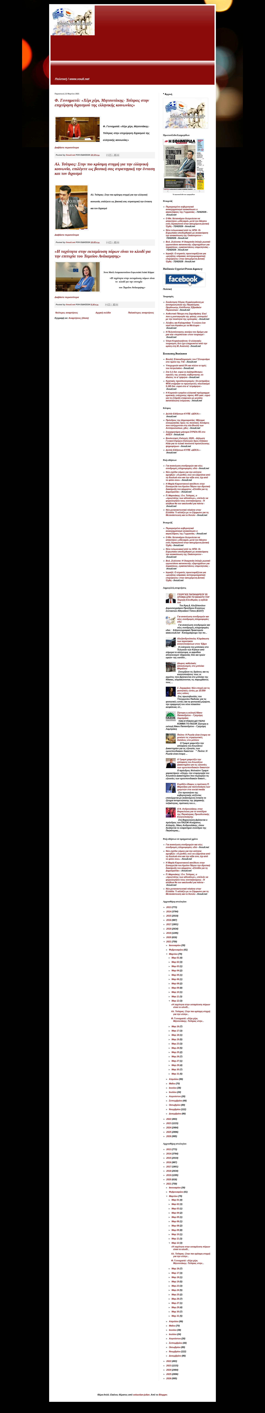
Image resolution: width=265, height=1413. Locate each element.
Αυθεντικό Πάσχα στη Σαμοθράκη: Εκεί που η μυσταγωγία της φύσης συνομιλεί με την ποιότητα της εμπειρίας (186, 316)
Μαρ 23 (176, 1044)
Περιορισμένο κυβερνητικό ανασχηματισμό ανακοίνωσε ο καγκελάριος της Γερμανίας (182, 209)
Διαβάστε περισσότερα (67, 147)
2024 (169, 1127)
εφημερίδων (191, 194)
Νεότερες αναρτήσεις (66, 313)
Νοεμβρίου (175, 1109)
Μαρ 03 (176, 966)
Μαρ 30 (176, 1069)
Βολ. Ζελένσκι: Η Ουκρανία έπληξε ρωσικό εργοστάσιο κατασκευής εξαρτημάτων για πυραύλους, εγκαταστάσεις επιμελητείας (188, 244)
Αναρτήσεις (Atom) (79, 318)
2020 (169, 937)
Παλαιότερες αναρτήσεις (141, 313)
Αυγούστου (175, 1096)
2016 (169, 920)
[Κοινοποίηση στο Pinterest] (118, 155)
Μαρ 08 (176, 983)
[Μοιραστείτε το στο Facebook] (115, 155)
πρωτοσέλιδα (179, 194)
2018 (169, 929)
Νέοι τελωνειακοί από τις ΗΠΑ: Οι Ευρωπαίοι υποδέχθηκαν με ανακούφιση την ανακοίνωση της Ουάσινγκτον (187, 233)
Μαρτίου (173, 954)
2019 (169, 933)
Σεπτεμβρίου (176, 1101)
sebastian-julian (141, 1395)
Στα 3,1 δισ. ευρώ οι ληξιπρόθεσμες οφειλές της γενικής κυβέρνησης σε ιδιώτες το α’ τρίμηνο (184, 374)
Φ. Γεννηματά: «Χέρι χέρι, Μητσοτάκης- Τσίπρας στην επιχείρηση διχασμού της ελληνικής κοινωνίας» (102, 102)
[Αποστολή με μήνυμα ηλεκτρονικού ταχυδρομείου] (107, 155)
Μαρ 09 (176, 988)
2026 (169, 1136)
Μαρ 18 (176, 1035)
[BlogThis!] (110, 155)
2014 (169, 911)
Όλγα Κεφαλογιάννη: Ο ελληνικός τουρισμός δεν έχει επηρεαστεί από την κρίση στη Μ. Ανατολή (186, 343)
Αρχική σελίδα (103, 313)
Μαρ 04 (176, 970)
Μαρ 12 (176, 1001)
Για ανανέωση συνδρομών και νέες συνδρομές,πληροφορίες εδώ (193, 619)
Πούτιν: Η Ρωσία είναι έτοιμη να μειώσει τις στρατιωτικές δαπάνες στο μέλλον (193, 737)
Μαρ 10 (176, 992)
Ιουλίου (173, 1092)
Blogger (163, 1395)
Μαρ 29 (176, 1065)
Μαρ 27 (176, 1061)
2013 (169, 907)
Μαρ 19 (176, 1039)
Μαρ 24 (176, 1048)
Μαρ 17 (176, 1031)
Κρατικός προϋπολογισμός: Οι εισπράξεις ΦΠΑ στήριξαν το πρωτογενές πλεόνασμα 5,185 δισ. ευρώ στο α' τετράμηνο (188, 383)
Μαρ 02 (176, 962)
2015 (169, 916)
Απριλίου (174, 1079)
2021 (169, 941)
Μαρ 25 (176, 1052)
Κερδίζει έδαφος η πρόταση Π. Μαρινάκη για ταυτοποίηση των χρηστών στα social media (193, 787)
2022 (169, 1119)
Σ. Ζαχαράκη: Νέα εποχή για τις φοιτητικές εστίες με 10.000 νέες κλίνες (193, 690)
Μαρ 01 (176, 958)
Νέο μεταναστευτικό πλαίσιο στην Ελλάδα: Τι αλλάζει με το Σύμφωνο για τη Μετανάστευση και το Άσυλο (187, 512)
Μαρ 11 (176, 996)
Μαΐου (172, 1083)
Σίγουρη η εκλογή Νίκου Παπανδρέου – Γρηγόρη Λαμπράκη (190, 715)
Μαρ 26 (176, 1056)
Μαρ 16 (176, 1026)
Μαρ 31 (176, 1074)
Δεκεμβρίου (175, 1113)
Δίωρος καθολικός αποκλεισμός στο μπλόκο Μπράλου (190, 666)
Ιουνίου (173, 1088)
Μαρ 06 (176, 979)
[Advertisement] (132, 56)
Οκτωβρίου (175, 1105)
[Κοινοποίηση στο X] (112, 155)
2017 (169, 924)
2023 (169, 1123)
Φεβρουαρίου (176, 950)
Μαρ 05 (176, 975)
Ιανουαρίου (175, 945)
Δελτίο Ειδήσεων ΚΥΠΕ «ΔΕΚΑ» (183, 414)
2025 (169, 1132)
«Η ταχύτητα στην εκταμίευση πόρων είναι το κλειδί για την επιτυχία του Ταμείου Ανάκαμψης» (103, 253)
